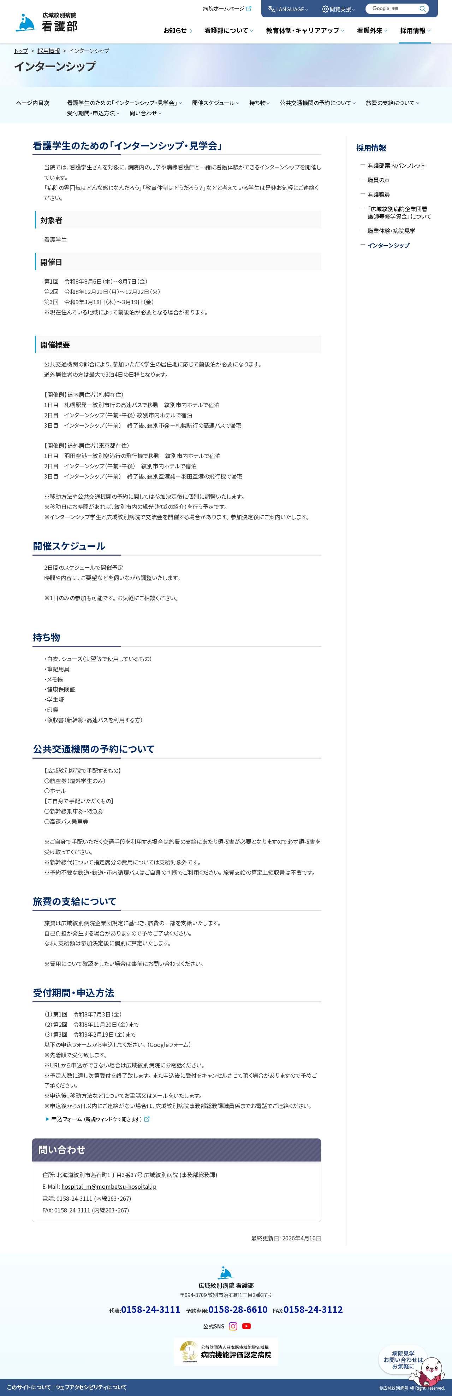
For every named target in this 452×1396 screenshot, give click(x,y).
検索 (423, 9)
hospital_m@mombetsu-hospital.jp (108, 1186)
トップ (21, 50)
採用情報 (48, 50)
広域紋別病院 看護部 (42, 33)
